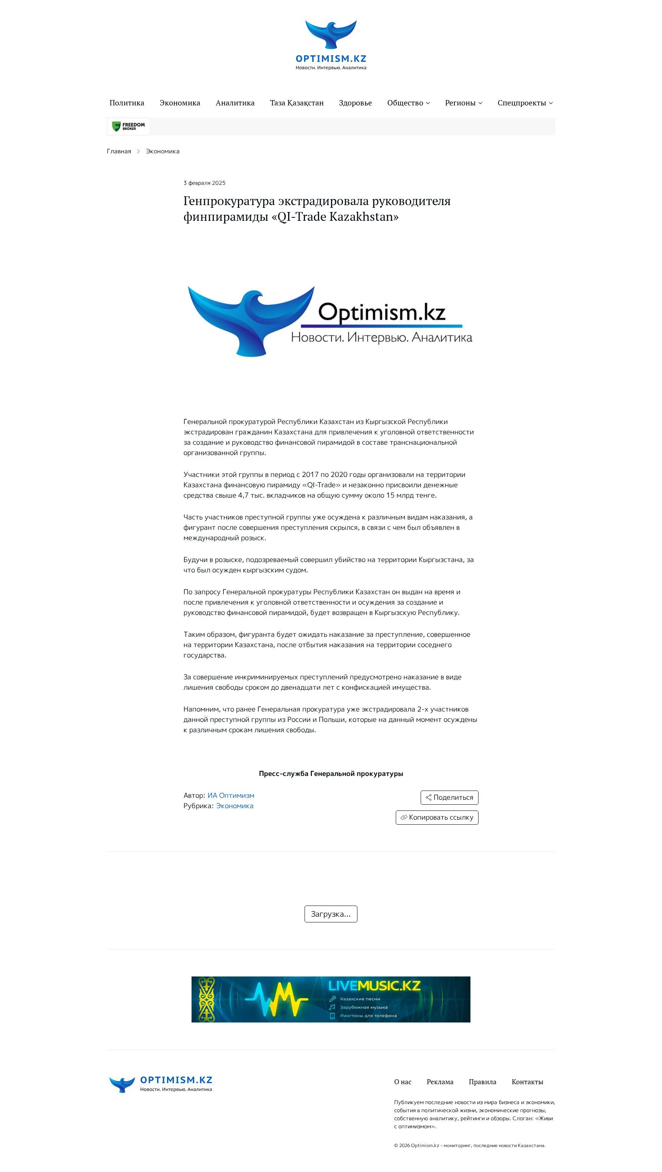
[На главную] (331, 44)
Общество (405, 103)
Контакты (527, 1081)
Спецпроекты (522, 103)
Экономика (180, 103)
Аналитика (235, 103)
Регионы (460, 103)
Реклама (440, 1081)
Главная (119, 151)
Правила (482, 1081)
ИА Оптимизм (231, 796)
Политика (127, 103)
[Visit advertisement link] (331, 999)
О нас (402, 1081)
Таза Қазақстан (297, 103)
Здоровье (355, 103)
